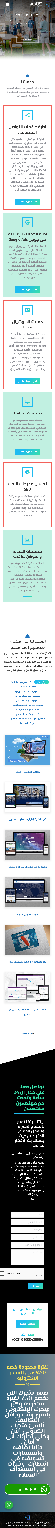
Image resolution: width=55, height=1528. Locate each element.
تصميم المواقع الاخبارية (27, 696)
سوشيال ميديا (27, 723)
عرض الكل (42, 682)
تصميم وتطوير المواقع (27, 714)
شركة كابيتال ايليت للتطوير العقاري (27, 819)
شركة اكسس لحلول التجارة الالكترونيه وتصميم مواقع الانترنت (26, 1524)
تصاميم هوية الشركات (20, 682)
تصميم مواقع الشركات (27, 709)
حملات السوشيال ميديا (27, 772)
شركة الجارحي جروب (27, 914)
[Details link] (23, 749)
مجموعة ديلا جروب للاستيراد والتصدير (27, 867)
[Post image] (27, 750)
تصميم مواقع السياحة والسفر (27, 705)
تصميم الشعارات (27, 687)
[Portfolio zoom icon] (31, 749)
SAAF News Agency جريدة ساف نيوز (27, 962)
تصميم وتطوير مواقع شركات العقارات (27, 719)
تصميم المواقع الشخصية (27, 700)
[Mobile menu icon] (8, 5)
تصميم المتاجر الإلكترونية (27, 691)
